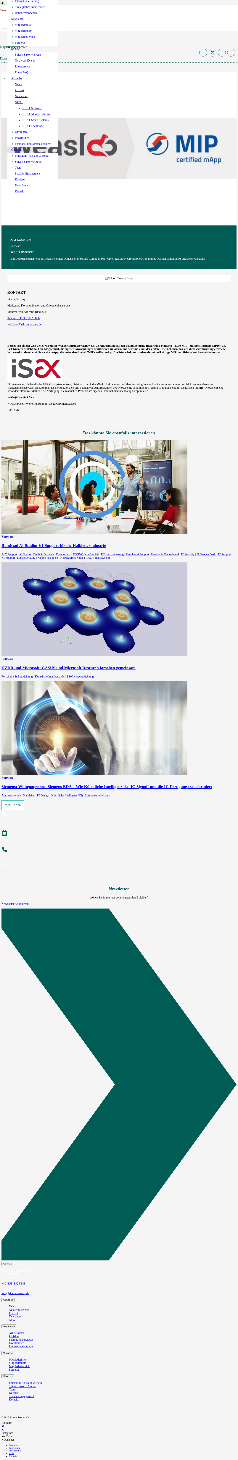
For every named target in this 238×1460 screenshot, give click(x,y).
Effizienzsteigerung (112, 554)
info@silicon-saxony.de (15, 1293)
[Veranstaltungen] (119, 833)
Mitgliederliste (17, 1359)
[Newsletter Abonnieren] (119, 1085)
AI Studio (25, 554)
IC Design (43, 795)
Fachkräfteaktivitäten (21, 1339)
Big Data (15, 258)
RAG (89, 557)
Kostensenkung (26, 557)
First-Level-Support (137, 554)
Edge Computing (92, 258)
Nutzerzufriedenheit (71, 557)
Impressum (14, 1448)
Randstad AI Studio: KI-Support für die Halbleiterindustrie (53, 545)
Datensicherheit (53, 258)
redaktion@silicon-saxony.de (24, 324)
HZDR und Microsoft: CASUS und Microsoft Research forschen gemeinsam (68, 667)
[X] (2, 1426)
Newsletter (15, 1316)
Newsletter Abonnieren (15, 903)
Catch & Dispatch (43, 554)
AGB (11, 1453)
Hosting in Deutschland (165, 554)
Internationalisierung (21, 1346)
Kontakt (13, 1399)
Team (12, 1389)
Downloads (14, 1445)
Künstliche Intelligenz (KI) (50, 676)
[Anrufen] (119, 850)
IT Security (187, 554)
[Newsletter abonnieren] (119, 866)
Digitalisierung (72, 258)
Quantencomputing (168, 258)
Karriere (14, 1392)
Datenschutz (63, 554)
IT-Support (224, 554)
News (12, 1306)
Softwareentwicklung (192, 258)
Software (15, 246)
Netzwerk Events (19, 1309)
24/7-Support (9, 554)
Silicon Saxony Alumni (22, 1386)
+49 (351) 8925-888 (13, 1283)
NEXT (13, 1319)
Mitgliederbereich (19, 1366)
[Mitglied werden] (119, 813)
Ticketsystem (102, 557)
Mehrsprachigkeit (48, 557)
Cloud (40, 258)
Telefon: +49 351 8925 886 (23, 318)
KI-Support (8, 557)
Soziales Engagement (21, 1396)
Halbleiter (29, 795)
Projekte (14, 1336)
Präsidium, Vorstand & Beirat (26, 1382)
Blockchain (28, 258)
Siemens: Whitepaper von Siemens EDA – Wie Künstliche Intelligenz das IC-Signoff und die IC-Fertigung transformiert (106, 786)
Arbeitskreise (16, 1333)
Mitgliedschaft (17, 1362)
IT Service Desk (206, 554)
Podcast (13, 1313)
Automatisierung (11, 795)
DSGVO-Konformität (86, 554)
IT (104, 258)
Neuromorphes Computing (140, 258)
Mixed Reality (115, 258)
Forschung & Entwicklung (17, 676)
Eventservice (16, 1343)
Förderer (14, 1369)
